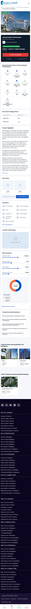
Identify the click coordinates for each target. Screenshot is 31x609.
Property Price (6, 256)
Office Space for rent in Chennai (9, 514)
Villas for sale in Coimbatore (8, 483)
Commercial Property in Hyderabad (10, 472)
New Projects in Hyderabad (23, 7)
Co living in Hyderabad (7, 556)
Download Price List (23, 58)
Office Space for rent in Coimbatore (10, 584)
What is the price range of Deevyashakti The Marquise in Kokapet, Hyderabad (13, 324)
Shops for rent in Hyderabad (8, 558)
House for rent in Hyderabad (8, 551)
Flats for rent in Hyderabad (8, 549)
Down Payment (6, 261)
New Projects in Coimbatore (8, 488)
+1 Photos (26, 30)
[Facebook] (2, 405)
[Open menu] (28, 3)
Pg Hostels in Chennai (6, 507)
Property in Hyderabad (10, 7)
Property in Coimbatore (7, 478)
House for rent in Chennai (7, 505)
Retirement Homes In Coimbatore (10, 490)
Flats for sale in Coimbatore (8, 481)
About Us (7, 598)
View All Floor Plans (9, 196)
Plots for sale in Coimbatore (8, 486)
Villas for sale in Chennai (7, 421)
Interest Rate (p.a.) (7, 272)
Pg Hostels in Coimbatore (7, 577)
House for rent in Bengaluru (8, 528)
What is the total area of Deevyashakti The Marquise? (12, 333)
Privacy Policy (5, 602)
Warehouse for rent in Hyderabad (9, 566)
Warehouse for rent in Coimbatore (10, 589)
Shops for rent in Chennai (7, 512)
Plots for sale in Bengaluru (7, 444)
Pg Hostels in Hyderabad (7, 554)
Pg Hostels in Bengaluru (7, 530)
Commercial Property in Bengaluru (10, 451)
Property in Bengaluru (6, 437)
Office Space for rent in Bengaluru (10, 538)
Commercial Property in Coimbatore (10, 493)
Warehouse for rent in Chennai (9, 519)
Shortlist (9, 58)
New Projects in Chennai (7, 426)
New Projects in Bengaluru (7, 446)
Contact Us (13, 598)
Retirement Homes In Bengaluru (9, 449)
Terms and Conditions (22, 598)
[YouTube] (10, 405)
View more (4, 173)
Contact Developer (15, 55)
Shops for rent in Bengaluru (8, 535)
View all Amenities (7, 224)
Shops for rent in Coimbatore (8, 582)
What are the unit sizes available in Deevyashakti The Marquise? (14, 320)
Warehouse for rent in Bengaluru (9, 542)
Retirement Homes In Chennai (9, 428)
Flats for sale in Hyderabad (8, 460)
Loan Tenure (5, 267)
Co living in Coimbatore (7, 579)
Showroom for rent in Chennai (9, 517)
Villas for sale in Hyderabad (8, 462)
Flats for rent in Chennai (7, 502)
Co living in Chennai (6, 509)
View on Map (24, 246)
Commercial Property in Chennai (9, 430)
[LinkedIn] (14, 405)
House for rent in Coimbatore (8, 574)
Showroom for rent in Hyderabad (9, 563)
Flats (7, 74)
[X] (18, 405)
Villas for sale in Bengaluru (7, 442)
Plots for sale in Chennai (7, 423)
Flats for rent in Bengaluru (7, 525)
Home (2, 7)
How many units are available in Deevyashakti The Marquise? (14, 329)
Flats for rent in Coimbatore (8, 572)
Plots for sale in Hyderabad (8, 465)
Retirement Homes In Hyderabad (9, 470)
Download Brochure (23, 196)
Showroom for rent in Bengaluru (9, 540)
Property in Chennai (6, 416)
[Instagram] (6, 405)
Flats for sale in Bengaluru (7, 439)
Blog (10, 602)
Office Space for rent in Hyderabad (10, 561)
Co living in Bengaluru (6, 533)
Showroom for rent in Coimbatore (10, 586)
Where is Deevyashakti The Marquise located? (13, 316)
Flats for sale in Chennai (7, 418)
